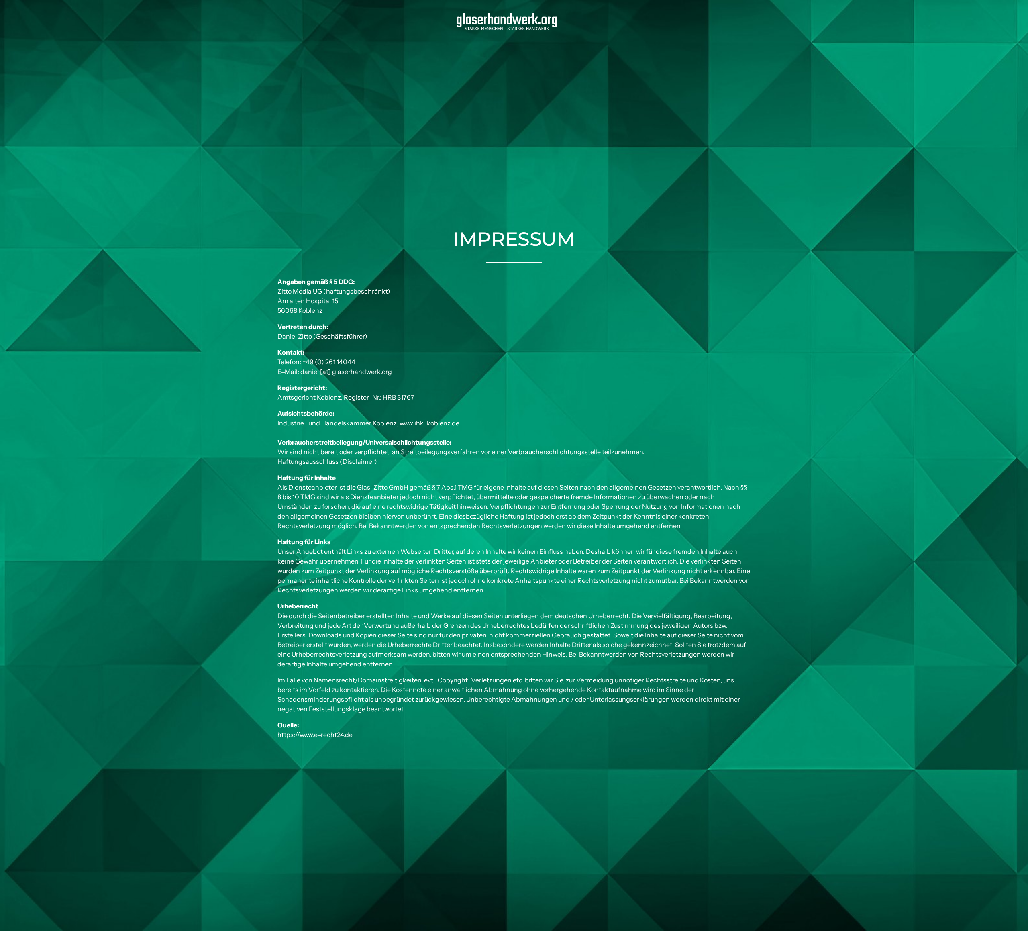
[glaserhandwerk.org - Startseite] (507, 21)
